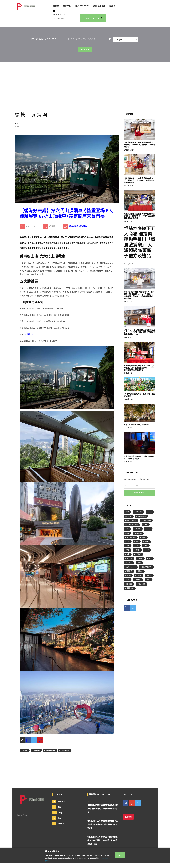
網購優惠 (56, 6)
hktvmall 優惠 (142, 516)
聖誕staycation (130, 567)
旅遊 (57, 807)
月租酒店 (138, 554)
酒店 (127, 579)
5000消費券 (138, 512)
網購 (58, 813)
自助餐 (128, 575)
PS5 (127, 533)
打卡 (147, 550)
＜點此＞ (29, 334)
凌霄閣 (25, 750)
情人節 (138, 550)
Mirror (146, 524)
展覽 (146, 545)
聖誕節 (140, 571)
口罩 (127, 545)
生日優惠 (129, 562)
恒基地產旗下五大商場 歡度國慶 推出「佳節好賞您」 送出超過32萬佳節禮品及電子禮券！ (102, 824)
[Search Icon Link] (54, 11)
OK (119, 855)
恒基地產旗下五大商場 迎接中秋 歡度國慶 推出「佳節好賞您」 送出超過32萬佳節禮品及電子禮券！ (102, 840)
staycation (138, 533)
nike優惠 (138, 529)
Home (17, 123)
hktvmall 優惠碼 (131, 520)
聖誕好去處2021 (147, 567)
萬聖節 (139, 575)
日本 (127, 554)
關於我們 (112, 6)
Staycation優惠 (131, 537)
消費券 (140, 558)
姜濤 (137, 545)
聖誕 (139, 562)
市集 (127, 550)
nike (127, 529)
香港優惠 (59, 824)
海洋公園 (129, 558)
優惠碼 (147, 541)
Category (119, 40)
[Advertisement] (85, 80)
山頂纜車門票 (50, 750)
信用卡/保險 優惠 (99, 6)
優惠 (137, 541)
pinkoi (148, 529)
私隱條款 (128, 817)
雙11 (148, 579)
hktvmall (128, 516)
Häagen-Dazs (146, 520)
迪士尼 (149, 575)
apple (150, 512)
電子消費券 (141, 584)
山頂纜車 (37, 750)
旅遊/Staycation (82, 6)
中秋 (127, 541)
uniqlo (143, 537)
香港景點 (83, 226)
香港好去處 (73, 226)
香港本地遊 (67, 6)
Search (85, 50)
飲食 (57, 818)
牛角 (150, 558)
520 (127, 512)
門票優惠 (138, 579)
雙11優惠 (129, 584)
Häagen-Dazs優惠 (132, 524)
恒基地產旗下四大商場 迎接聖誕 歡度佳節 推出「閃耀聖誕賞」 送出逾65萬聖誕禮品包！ (102, 808)
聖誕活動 (129, 571)
